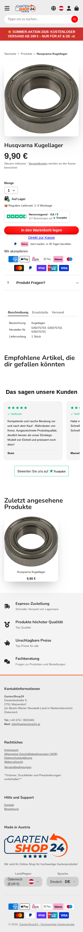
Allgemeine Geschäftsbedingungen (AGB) (30, 754)
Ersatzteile (40, 312)
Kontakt (9, 805)
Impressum (11, 750)
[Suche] (74, 19)
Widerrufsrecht (13, 761)
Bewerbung (11, 809)
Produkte (26, 53)
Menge (9, 183)
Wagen (76, 8)
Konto (68, 8)
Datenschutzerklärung (18, 757)
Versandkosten (38, 163)
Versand (58, 312)
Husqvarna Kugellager (31, 548)
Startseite (10, 53)
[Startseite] (26, 8)
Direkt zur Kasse (41, 238)
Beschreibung (18, 312)
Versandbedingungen (17, 767)
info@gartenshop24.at (26, 724)
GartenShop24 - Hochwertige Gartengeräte (47, 924)
